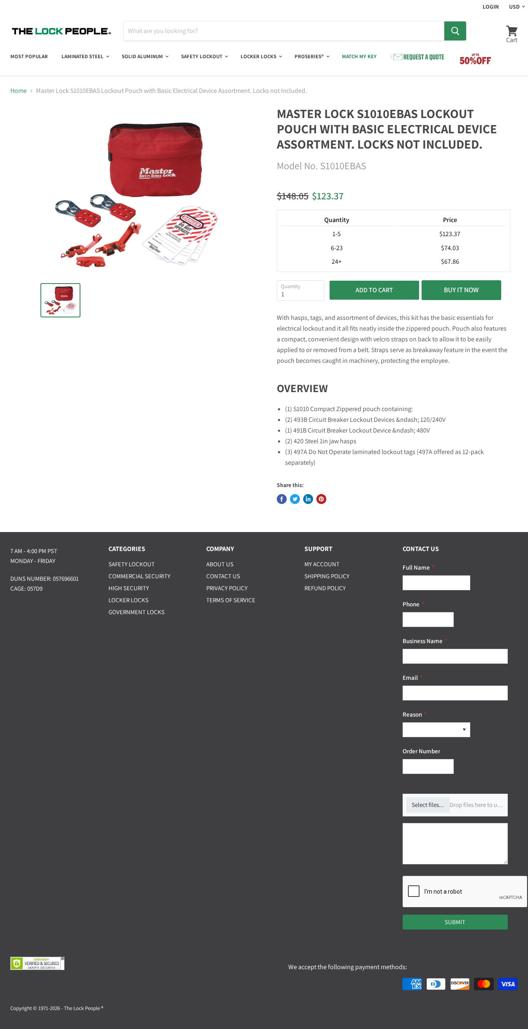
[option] (430, 730)
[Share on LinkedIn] (308, 499)
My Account (321, 564)
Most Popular (29, 56)
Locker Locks (259, 56)
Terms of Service (230, 600)
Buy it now (461, 289)
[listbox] (436, 730)
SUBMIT (455, 922)
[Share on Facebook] (282, 499)
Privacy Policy (227, 588)
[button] (464, 730)
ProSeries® (310, 56)
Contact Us (223, 576)
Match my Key (359, 56)
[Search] (455, 30)
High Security (128, 588)
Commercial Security (139, 576)
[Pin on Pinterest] (321, 499)
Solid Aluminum (143, 56)
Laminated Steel (83, 56)
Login (491, 6)
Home (18, 91)
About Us (219, 564)
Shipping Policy (326, 576)
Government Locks (136, 612)
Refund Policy (325, 588)
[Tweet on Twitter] (295, 499)
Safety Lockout (202, 56)
